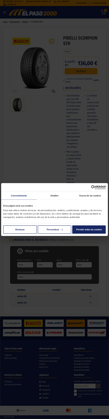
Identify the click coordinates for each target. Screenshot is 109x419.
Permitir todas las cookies (89, 229)
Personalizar (53, 229)
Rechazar (20, 229)
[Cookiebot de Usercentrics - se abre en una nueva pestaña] (93, 187)
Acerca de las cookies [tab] (90, 195)
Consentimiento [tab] (19, 195)
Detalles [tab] (55, 195)
